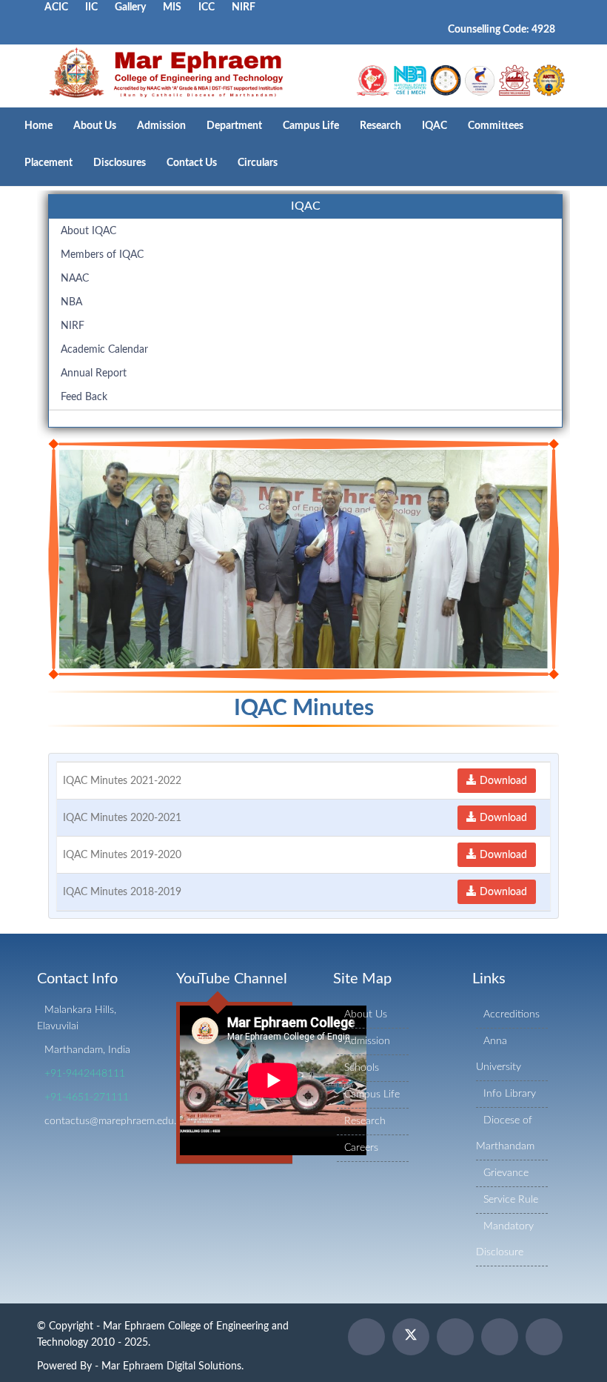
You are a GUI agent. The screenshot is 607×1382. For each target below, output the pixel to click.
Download (502, 781)
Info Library (509, 1094)
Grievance (506, 1173)
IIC (91, 7)
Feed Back (84, 397)
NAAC (75, 278)
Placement (48, 163)
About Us (94, 126)
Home (38, 126)
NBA (71, 302)
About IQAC (88, 231)
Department (234, 126)
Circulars (258, 163)
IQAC (434, 126)
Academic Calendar (104, 350)
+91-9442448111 (84, 1074)
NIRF (243, 7)
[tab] (305, 207)
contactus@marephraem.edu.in (114, 1121)
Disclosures (119, 163)
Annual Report (94, 373)
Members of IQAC (102, 255)
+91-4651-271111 (86, 1097)
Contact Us (192, 163)
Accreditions (511, 1014)
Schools (361, 1068)
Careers (361, 1148)
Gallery (130, 7)
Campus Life (311, 126)
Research (380, 126)
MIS (172, 7)
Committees (495, 126)
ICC (206, 7)
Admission (161, 126)
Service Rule (510, 1200)
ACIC (56, 7)
